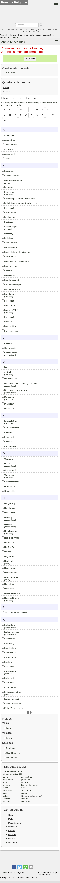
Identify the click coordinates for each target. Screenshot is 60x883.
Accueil (3, 35)
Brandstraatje (10, 294)
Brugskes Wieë (11, 310)
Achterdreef (9, 135)
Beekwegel (9, 192)
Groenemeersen (11, 482)
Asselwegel (9, 154)
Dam (6, 367)
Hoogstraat (9, 584)
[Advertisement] (30, 14)
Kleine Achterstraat (13, 692)
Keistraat (8, 662)
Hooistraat (9, 588)
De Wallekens (10, 379)
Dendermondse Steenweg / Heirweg (21, 383)
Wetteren (12, 842)
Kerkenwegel (10, 671)
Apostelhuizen (10, 144)
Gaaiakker (9, 459)
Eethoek (8, 432)
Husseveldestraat (12, 593)
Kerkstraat (9, 678)
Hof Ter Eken (10, 547)
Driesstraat (9, 408)
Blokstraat (8, 238)
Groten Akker (10, 491)
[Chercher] (41, 25)
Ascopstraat (9, 149)
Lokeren (12, 834)
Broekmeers (11, 748)
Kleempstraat (10, 687)
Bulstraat (8, 321)
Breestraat (9, 301)
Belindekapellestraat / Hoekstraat (19, 198)
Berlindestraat (10, 212)
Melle (10, 819)
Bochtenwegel (10, 247)
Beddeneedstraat (12, 176)
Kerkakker (9, 667)
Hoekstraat (9, 542)
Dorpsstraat (9, 397)
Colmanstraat (10, 352)
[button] (14, 867)
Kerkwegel (9, 683)
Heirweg (8, 517)
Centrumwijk (10, 348)
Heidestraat (9, 513)
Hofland (7, 552)
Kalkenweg (9, 643)
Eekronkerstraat (11, 427)
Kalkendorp (9, 625)
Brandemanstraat (12, 289)
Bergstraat (9, 208)
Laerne (6, 92)
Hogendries (9, 556)
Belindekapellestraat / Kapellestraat (20, 203)
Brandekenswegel (12, 284)
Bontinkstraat (10, 256)
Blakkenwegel (10, 226)
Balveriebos (9, 171)
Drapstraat (9, 404)
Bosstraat (8, 270)
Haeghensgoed (11, 503)
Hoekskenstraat (11, 538)
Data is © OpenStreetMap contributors (45, 873)
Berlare (11, 830)
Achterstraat (9, 140)
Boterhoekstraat (11, 280)
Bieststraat (9, 222)
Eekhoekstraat (10, 421)
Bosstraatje (9, 275)
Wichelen (12, 826)
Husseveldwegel (11, 598)
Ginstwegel (9, 475)
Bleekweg (8, 233)
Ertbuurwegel (10, 446)
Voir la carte (30, 59)
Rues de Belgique (16, 872)
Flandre (12, 35)
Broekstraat (9, 305)
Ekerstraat (9, 437)
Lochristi (12, 838)
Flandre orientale (26, 35)
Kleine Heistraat (11, 699)
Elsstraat (8, 441)
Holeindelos (9, 561)
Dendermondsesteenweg (15, 390)
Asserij (7, 158)
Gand (10, 815)
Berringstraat (10, 217)
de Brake (8, 372)
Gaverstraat (9, 463)
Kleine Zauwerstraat (13, 708)
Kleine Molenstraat (12, 703)
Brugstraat (9, 317)
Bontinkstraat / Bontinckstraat (17, 261)
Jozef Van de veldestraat (15, 612)
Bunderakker (10, 326)
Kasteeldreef (10, 657)
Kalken (6, 87)
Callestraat (9, 343)
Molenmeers (12, 758)
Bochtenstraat (10, 243)
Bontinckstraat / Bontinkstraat (17, 252)
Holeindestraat (11, 572)
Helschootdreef (11, 531)
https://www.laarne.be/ (31, 796)
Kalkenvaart (9, 639)
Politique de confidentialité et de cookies (18, 877)
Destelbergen (14, 823)
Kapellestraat (10, 648)
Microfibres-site (13, 753)
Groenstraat (9, 486)
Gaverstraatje (10, 470)
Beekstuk (8, 187)
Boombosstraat (11, 266)
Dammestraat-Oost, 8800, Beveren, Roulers (20, 29)
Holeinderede (10, 568)
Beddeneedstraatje (13, 180)
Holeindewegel (11, 577)
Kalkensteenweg (11, 632)
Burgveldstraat (11, 331)
